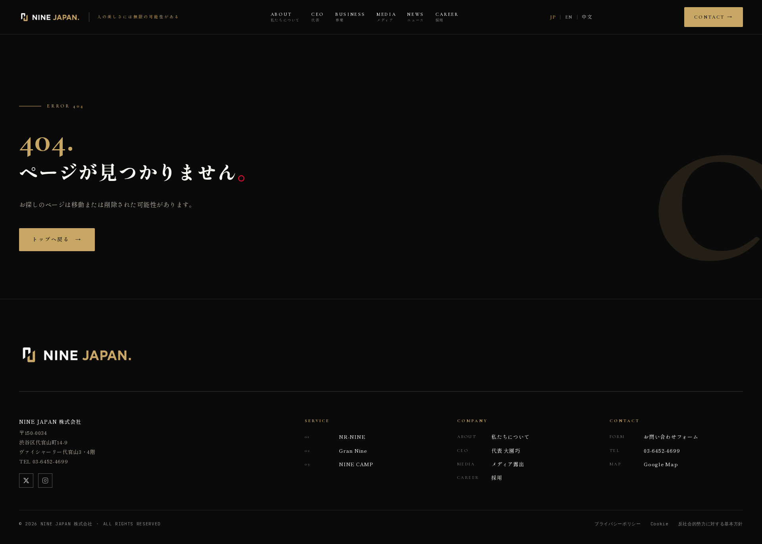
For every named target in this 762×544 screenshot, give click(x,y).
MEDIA (386, 17)
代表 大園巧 (488, 450)
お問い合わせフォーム (654, 436)
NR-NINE (335, 436)
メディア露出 (490, 464)
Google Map (644, 464)
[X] (26, 480)
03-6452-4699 (645, 450)
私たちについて (493, 436)
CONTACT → (713, 17)
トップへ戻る (57, 239)
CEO (317, 17)
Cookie (659, 524)
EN (569, 17)
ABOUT (285, 17)
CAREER (447, 17)
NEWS (415, 17)
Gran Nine (336, 450)
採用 (479, 477)
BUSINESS (350, 17)
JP (553, 17)
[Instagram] (45, 480)
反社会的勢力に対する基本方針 (710, 524)
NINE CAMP (339, 464)
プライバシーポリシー (618, 524)
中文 (587, 17)
